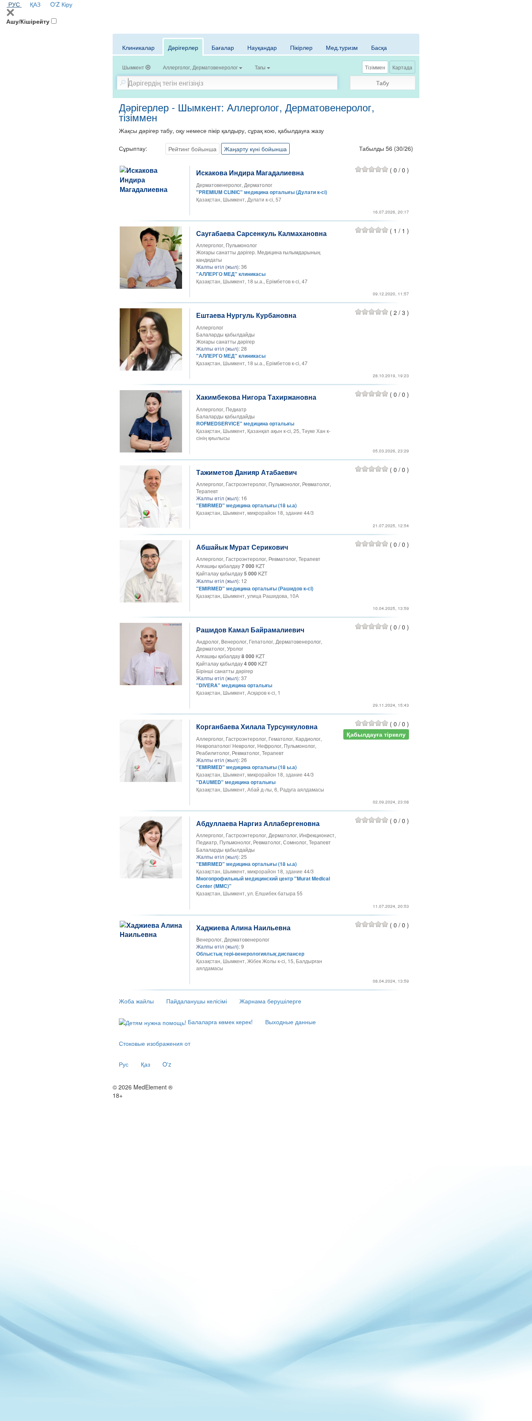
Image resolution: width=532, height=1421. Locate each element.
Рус (123, 1064)
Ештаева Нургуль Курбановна (246, 315)
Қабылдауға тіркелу (376, 734)
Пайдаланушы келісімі (196, 1001)
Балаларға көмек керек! (219, 1022)
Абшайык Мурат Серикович (242, 547)
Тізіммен (375, 67)
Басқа (379, 47)
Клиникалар (138, 47)
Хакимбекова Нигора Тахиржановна (256, 397)
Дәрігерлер (183, 47)
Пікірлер (301, 47)
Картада (402, 67)
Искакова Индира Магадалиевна (250, 172)
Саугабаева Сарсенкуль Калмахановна (261, 233)
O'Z (55, 4)
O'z (167, 1064)
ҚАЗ (35, 4)
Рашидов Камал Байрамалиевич (250, 629)
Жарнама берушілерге (270, 1001)
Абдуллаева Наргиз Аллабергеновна (258, 823)
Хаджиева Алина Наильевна (243, 927)
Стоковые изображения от (154, 1043)
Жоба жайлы (136, 1001)
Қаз (145, 1064)
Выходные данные (290, 1022)
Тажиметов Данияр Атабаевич (246, 472)
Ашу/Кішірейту (27, 21)
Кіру (67, 4)
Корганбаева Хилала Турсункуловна (257, 726)
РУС (14, 4)
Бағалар (223, 47)
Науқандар (262, 47)
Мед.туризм (342, 47)
